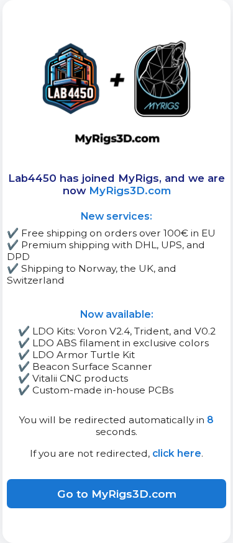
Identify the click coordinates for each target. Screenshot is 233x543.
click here (176, 453)
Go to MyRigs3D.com (116, 493)
